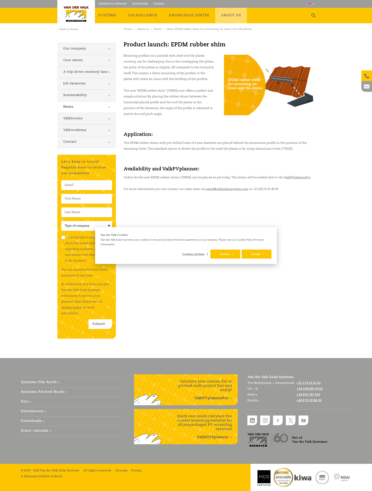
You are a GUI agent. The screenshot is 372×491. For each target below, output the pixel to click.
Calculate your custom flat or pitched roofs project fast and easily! (205, 390)
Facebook (278, 420)
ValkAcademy (74, 130)
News (158, 29)
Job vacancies (74, 83)
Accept (255, 254)
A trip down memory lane (85, 72)
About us (143, 29)
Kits (25, 401)
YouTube (303, 420)
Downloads (31, 421)
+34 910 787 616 (308, 394)
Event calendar (34, 430)
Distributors (32, 411)
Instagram (265, 420)
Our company (74, 48)
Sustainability (75, 95)
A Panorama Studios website (42, 476)
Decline (224, 254)
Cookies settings (193, 254)
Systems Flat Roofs (39, 382)
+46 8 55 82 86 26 (308, 400)
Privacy (136, 470)
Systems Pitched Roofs (42, 392)
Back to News (69, 29)
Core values (73, 60)
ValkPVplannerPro (297, 177)
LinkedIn (252, 420)
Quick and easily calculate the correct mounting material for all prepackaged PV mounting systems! (204, 427)
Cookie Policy (245, 239)
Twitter (290, 420)
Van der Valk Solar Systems (76, 14)
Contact (70, 141)
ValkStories (73, 118)
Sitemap (121, 470)
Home (128, 29)
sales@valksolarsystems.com (227, 189)
